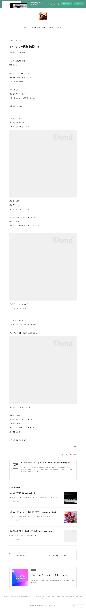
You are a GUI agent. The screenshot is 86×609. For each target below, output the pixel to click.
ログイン (79, 4)
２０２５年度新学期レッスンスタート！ (23, 493)
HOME (25, 27)
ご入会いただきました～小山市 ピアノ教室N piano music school (32, 512)
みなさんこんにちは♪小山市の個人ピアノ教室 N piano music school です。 (34, 497)
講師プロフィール (56, 27)
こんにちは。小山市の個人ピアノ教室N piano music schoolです (30, 516)
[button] (25, 27)
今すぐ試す (66, 4)
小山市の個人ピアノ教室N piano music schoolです (25, 535)
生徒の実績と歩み (39, 27)
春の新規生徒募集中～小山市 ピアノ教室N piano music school (31, 531)
